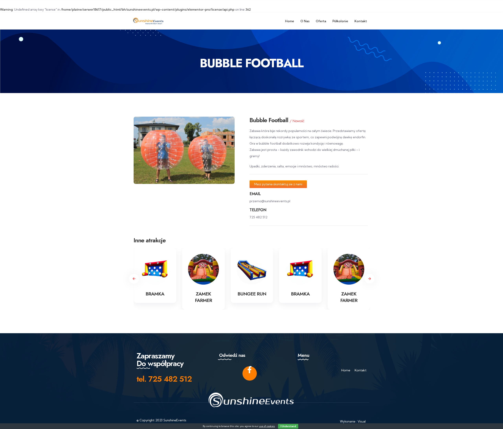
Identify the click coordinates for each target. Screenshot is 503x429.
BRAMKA (155, 293)
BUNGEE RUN (252, 293)
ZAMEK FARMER (203, 297)
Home (345, 370)
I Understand (288, 426)
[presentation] (134, 279)
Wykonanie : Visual (353, 421)
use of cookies (267, 426)
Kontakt (360, 370)
